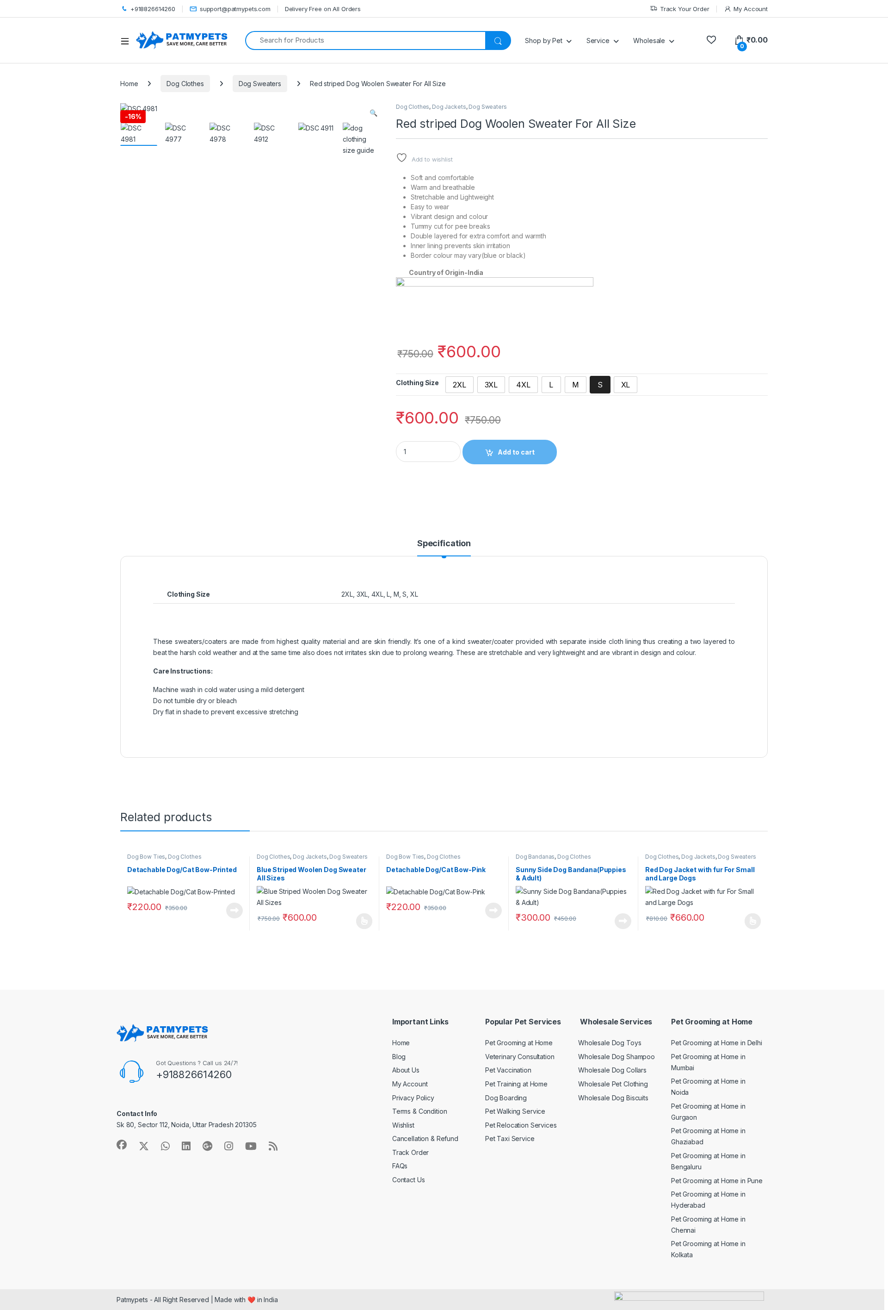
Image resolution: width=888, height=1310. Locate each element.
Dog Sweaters (260, 83)
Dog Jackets (449, 106)
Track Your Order (684, 8)
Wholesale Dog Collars (612, 1070)
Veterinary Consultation (520, 1056)
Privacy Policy (413, 1098)
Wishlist (403, 1125)
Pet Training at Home (516, 1084)
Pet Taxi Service (510, 1138)
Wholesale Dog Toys (609, 1043)
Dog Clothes (185, 83)
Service (598, 40)
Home (129, 83)
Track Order (410, 1152)
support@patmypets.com (235, 8)
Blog (399, 1056)
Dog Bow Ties (146, 856)
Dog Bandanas (535, 856)
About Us (405, 1070)
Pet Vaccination (508, 1070)
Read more (234, 910)
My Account (751, 8)
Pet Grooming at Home (519, 1043)
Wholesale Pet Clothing (613, 1084)
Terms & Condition (419, 1111)
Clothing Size (417, 383)
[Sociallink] (122, 1145)
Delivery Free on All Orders (323, 8)
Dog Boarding (506, 1098)
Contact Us (408, 1180)
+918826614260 (152, 8)
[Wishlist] (711, 40)
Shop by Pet (543, 40)
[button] (373, 113)
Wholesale (649, 40)
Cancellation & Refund (425, 1138)
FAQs (399, 1166)
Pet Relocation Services (521, 1125)
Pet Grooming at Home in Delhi (716, 1043)
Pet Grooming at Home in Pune (717, 1181)
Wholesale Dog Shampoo (616, 1056)
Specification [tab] (444, 543)
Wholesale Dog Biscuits (613, 1098)
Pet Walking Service (515, 1111)
